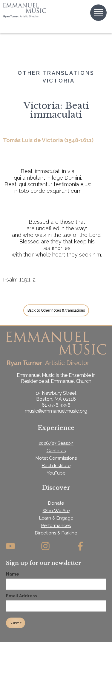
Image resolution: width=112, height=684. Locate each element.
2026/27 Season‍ (56, 443)
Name (12, 574)
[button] (98, 12)
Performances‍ (56, 525)
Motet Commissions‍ (56, 458)
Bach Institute (56, 465)
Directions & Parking (56, 533)
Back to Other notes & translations (56, 310)
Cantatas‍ (56, 450)
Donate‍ (56, 503)
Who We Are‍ (56, 510)
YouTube (56, 473)
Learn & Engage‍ (56, 518)
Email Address (21, 595)
